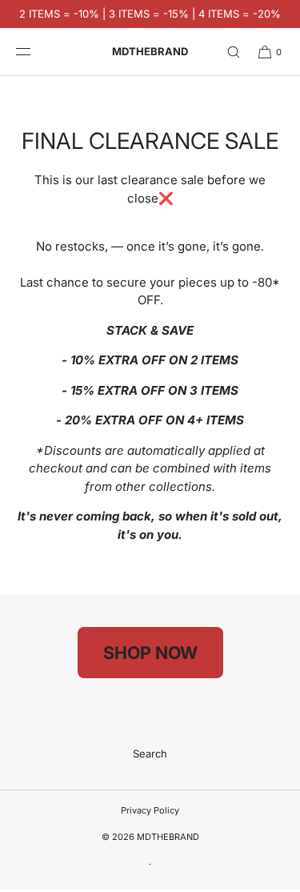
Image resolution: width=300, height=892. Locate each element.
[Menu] (35, 51)
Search (150, 753)
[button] (226, 51)
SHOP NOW (150, 652)
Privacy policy (150, 810)
